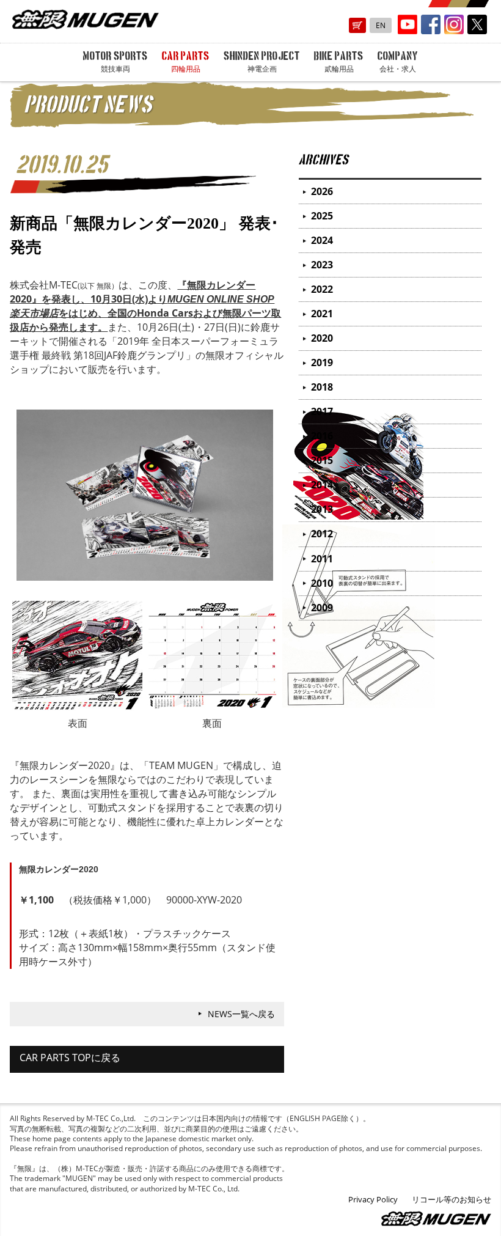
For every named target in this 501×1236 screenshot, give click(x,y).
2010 (322, 583)
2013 (322, 509)
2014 (322, 484)
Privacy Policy (373, 1199)
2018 (322, 387)
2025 (322, 216)
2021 (322, 313)
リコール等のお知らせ (451, 1199)
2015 (322, 460)
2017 (322, 411)
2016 (322, 436)
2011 (322, 558)
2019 (322, 362)
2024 (322, 240)
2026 (322, 191)
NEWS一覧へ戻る (241, 1014)
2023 (322, 264)
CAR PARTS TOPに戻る (70, 1057)
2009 (322, 607)
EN (381, 25)
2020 (322, 338)
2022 (322, 289)
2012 (322, 533)
